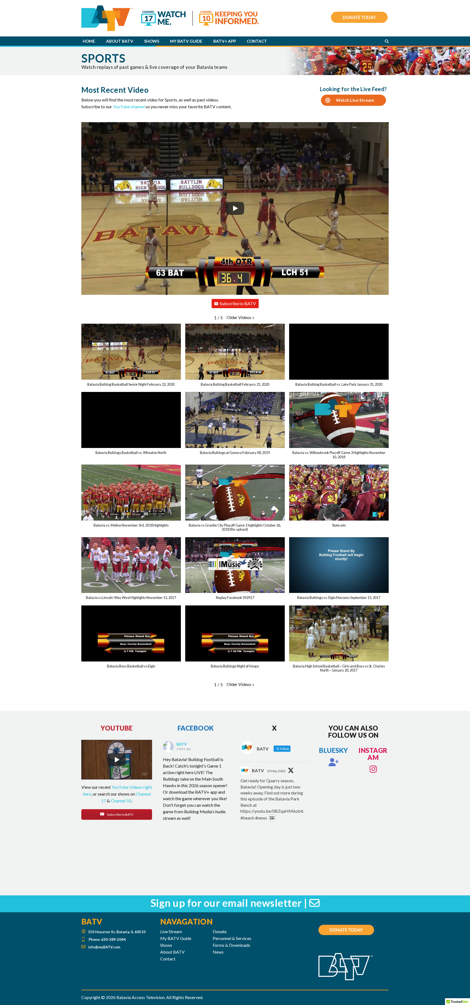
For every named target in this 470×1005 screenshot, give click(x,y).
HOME (89, 41)
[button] (240, 317)
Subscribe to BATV (238, 303)
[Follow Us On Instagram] (373, 769)
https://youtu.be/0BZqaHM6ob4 (271, 811)
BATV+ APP (224, 41)
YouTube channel (129, 106)
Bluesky (333, 750)
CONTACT (257, 41)
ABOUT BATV (119, 41)
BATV (182, 744)
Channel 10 (121, 800)
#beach (247, 817)
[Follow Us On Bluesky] (333, 762)
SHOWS (151, 41)
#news (261, 817)
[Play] (235, 208)
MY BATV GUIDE (186, 41)
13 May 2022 (276, 771)
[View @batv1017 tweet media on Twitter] (272, 817)
